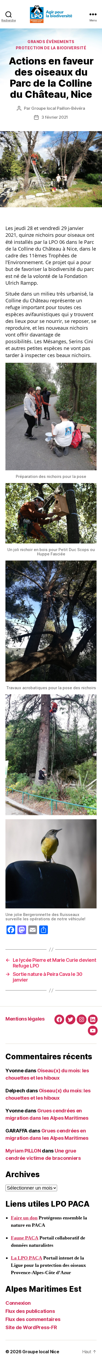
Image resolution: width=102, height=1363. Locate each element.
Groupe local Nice (40, 1351)
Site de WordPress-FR (31, 1327)
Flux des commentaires (32, 1319)
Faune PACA (24, 1238)
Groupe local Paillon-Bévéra (58, 108)
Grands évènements (51, 41)
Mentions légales (24, 1019)
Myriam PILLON (23, 1151)
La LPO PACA (26, 1258)
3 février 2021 (54, 117)
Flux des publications (30, 1311)
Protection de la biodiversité (51, 48)
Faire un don (24, 1218)
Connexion (18, 1303)
